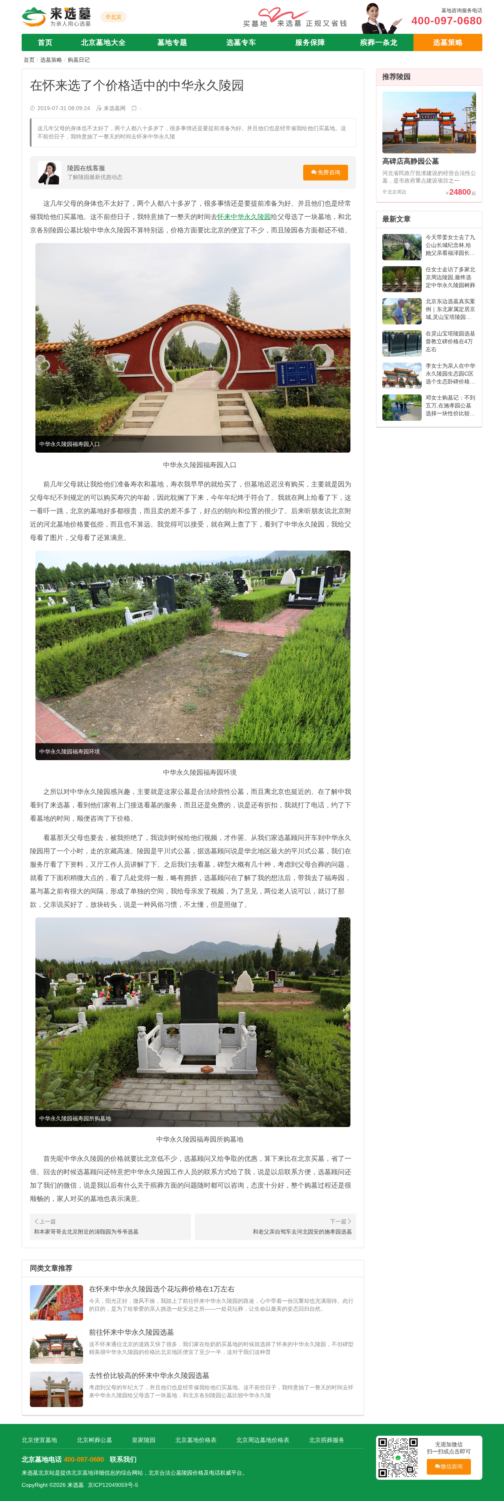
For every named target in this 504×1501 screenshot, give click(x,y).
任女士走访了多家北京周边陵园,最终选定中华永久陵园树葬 (450, 277)
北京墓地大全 (103, 42)
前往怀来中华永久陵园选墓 (131, 1332)
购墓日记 (79, 60)
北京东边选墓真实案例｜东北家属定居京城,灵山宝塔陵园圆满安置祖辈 (450, 313)
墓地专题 (172, 42)
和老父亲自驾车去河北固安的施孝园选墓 (302, 1231)
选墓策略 (448, 42)
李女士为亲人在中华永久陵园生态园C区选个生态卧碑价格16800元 (450, 377)
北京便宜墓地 (39, 1440)
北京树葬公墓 (94, 1440)
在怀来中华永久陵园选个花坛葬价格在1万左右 (162, 1289)
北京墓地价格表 (196, 1440)
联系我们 (123, 1459)
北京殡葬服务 (327, 1440)
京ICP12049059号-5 (113, 1485)
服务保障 (310, 42)
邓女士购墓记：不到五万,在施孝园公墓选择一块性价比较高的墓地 (450, 409)
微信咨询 (452, 1466)
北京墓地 (82, 1473)
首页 (45, 42)
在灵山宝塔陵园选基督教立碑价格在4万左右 (450, 341)
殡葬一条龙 (379, 42)
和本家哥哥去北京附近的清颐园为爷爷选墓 (86, 1231)
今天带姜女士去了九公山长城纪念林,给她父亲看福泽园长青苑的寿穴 (450, 249)
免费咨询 (329, 172)
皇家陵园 (144, 1440)
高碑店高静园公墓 (410, 161)
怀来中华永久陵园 (244, 217)
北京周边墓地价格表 (262, 1440)
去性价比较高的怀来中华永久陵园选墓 (149, 1375)
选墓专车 (241, 42)
